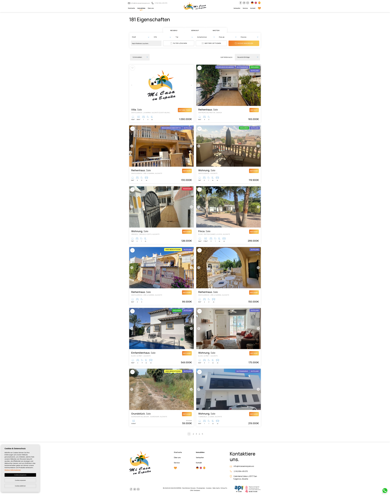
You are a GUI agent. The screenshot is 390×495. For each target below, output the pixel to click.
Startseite (131, 8)
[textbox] (141, 37)
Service (245, 8)
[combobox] (140, 37)
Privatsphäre (201, 488)
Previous (131, 85)
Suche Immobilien (245, 43)
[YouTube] (247, 2)
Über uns (151, 8)
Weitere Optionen (213, 43)
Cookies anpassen (20, 480)
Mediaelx (197, 490)
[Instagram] (244, 2)
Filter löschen (180, 43)
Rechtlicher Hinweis (189, 488)
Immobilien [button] (141, 8)
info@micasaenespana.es (140, 3)
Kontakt (252, 8)
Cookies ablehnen (20, 486)
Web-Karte (216, 488)
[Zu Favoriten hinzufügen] (132, 68)
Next (192, 85)
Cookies (209, 488)
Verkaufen (236, 8)
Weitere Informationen (13, 470)
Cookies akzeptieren (20, 475)
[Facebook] (240, 2)
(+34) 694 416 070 (160, 3)
